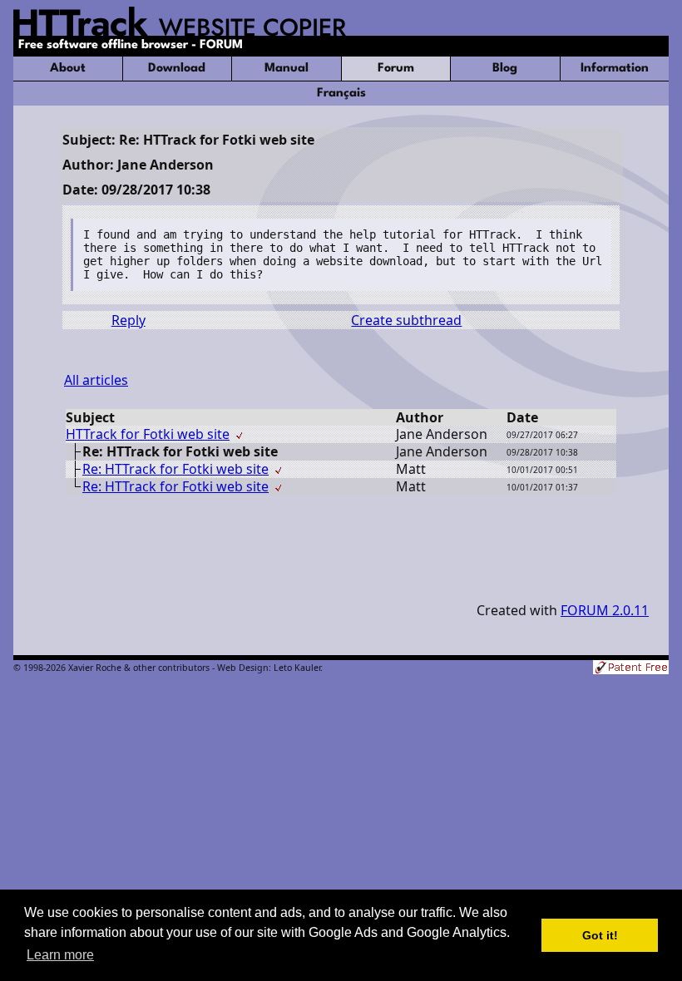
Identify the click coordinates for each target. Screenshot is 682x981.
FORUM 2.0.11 (605, 610)
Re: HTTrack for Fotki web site (175, 469)
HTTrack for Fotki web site (148, 434)
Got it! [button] (600, 935)
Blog (504, 68)
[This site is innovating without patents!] (631, 669)
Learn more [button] (60, 955)
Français (341, 93)
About (68, 68)
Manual (286, 68)
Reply (128, 320)
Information (615, 68)
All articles (96, 380)
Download (176, 68)
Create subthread (406, 320)
